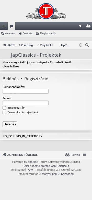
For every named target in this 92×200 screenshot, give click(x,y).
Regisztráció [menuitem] (89, 27)
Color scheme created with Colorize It (45, 165)
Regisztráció (47, 33)
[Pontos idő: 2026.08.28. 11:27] (80, 45)
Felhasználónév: (14, 86)
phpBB (32, 161)
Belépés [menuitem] (81, 27)
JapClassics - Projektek (31, 55)
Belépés (27, 33)
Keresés (10, 33)
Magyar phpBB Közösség (58, 173)
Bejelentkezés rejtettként (22, 112)
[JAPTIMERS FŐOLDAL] (46, 11)
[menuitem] (87, 45)
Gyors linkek (5, 27)
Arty (30, 169)
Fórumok (12, 27)
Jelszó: (7, 98)
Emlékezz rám (16, 107)
